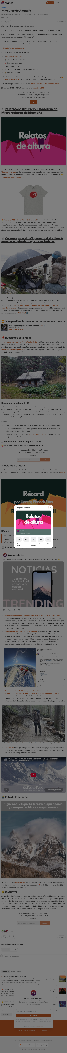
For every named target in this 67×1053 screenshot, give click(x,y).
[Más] (48, 539)
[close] (50, 507)
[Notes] (41, 539)
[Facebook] (26, 539)
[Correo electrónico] (33, 539)
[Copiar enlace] (19, 539)
